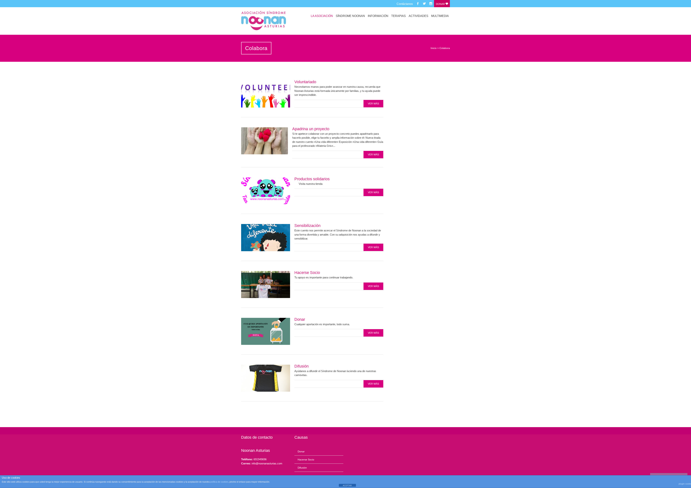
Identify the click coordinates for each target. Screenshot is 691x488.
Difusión (301, 366)
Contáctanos (405, 3)
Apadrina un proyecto (310, 129)
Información (378, 15)
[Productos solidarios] (265, 190)
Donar (441, 4)
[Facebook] (418, 3)
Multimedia (440, 15)
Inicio (434, 48)
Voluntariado (305, 82)
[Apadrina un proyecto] (264, 140)
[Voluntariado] (265, 94)
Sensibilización (307, 225)
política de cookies (219, 482)
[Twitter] (424, 3)
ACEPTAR (347, 485)
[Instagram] (431, 3)
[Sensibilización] (265, 237)
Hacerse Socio (307, 272)
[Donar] (265, 331)
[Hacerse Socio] (265, 284)
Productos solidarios (312, 179)
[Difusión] (265, 378)
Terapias (398, 15)
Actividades (418, 15)
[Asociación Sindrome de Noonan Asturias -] (272, 21)
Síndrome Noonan (350, 15)
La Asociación (322, 15)
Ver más (373, 103)
